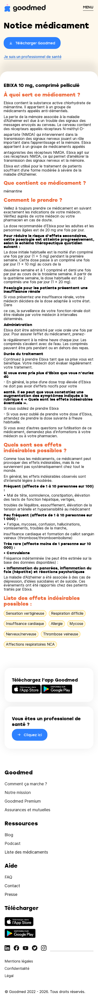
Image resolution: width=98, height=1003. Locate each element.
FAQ (8, 877)
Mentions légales (19, 961)
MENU (88, 7)
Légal (9, 975)
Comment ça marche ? (26, 783)
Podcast (13, 843)
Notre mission (18, 792)
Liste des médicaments (26, 852)
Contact (12, 885)
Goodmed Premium (23, 801)
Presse (11, 894)
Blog (9, 834)
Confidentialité (17, 968)
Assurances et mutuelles (27, 809)
